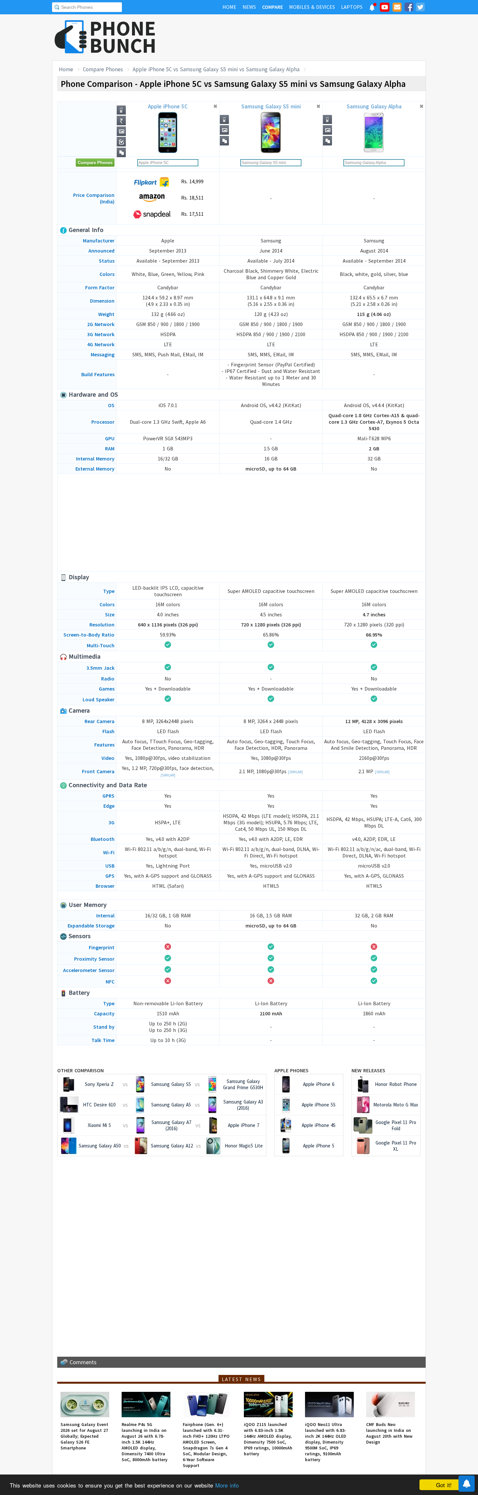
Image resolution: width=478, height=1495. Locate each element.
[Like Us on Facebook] (408, 8)
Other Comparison (80, 1070)
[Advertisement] (307, 37)
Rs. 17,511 (191, 214)
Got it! (444, 1485)
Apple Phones (291, 1070)
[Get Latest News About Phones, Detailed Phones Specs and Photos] (70, 37)
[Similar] (168, 775)
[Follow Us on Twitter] (420, 8)
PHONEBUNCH (122, 37)
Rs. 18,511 (191, 197)
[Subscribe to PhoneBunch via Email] (397, 8)
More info (227, 1485)
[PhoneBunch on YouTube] (384, 9)
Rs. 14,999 (191, 181)
